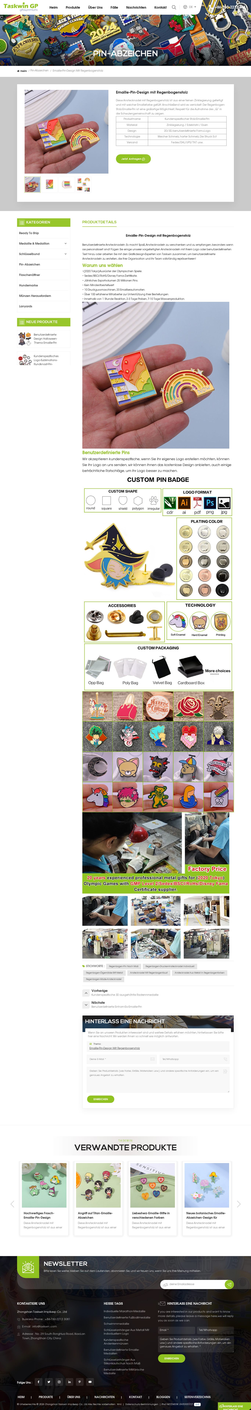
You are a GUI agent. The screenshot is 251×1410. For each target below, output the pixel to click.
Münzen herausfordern (35, 296)
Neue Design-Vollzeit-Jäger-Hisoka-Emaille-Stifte (206, 1215)
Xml (119, 1404)
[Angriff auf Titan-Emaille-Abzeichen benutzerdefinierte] (44, 1185)
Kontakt (160, 7)
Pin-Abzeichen (40, 71)
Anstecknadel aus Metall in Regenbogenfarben (200, 973)
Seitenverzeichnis (197, 1397)
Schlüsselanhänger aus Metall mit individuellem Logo (126, 1332)
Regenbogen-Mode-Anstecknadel (103, 979)
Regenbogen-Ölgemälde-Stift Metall (104, 973)
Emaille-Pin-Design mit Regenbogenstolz (114, 1048)
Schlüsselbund (29, 254)
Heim (53, 7)
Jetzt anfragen (131, 158)
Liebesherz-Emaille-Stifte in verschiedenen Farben (97, 1215)
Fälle (114, 7)
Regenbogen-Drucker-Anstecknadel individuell (170, 966)
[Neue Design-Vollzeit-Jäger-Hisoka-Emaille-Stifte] (206, 1185)
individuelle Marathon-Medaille (124, 1311)
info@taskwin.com (45, 1326)
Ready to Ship (29, 233)
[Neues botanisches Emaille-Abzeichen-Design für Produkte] (152, 1185)
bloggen (163, 1397)
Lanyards (25, 306)
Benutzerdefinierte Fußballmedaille (127, 1317)
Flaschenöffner (29, 275)
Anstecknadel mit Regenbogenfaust (149, 973)
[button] (238, 1204)
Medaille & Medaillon (34, 243)
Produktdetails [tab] (99, 222)
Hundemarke (28, 285)
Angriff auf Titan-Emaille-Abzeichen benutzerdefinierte (41, 1215)
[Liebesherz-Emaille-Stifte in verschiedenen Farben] (98, 1185)
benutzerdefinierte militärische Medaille (124, 1372)
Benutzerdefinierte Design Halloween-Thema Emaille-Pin (45, 339)
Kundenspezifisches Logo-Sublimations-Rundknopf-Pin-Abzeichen (46, 361)
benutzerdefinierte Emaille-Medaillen (121, 1352)
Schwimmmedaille (116, 1324)
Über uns (95, 7)
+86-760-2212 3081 (231, 7)
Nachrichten (136, 7)
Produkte (73, 7)
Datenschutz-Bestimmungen (141, 1404)
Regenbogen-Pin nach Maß (123, 966)
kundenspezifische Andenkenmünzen (116, 1342)
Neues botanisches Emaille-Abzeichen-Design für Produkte (152, 1215)
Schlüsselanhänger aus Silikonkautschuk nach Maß (122, 1362)
